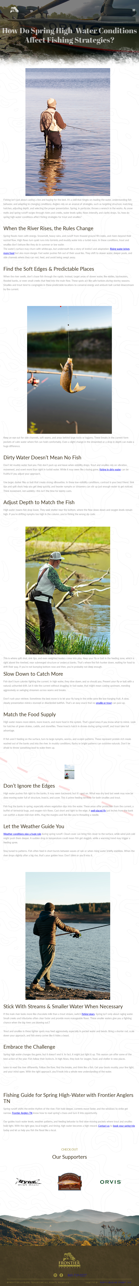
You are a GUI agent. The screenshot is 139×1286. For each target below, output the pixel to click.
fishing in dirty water (110, 469)
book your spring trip (124, 1125)
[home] (14, 10)
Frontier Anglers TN (22, 1113)
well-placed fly (98, 810)
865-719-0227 (77, 1275)
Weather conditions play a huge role (22, 834)
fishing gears (88, 1014)
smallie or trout (104, 703)
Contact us (104, 1125)
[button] (134, 10)
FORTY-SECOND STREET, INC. (116, 1282)
